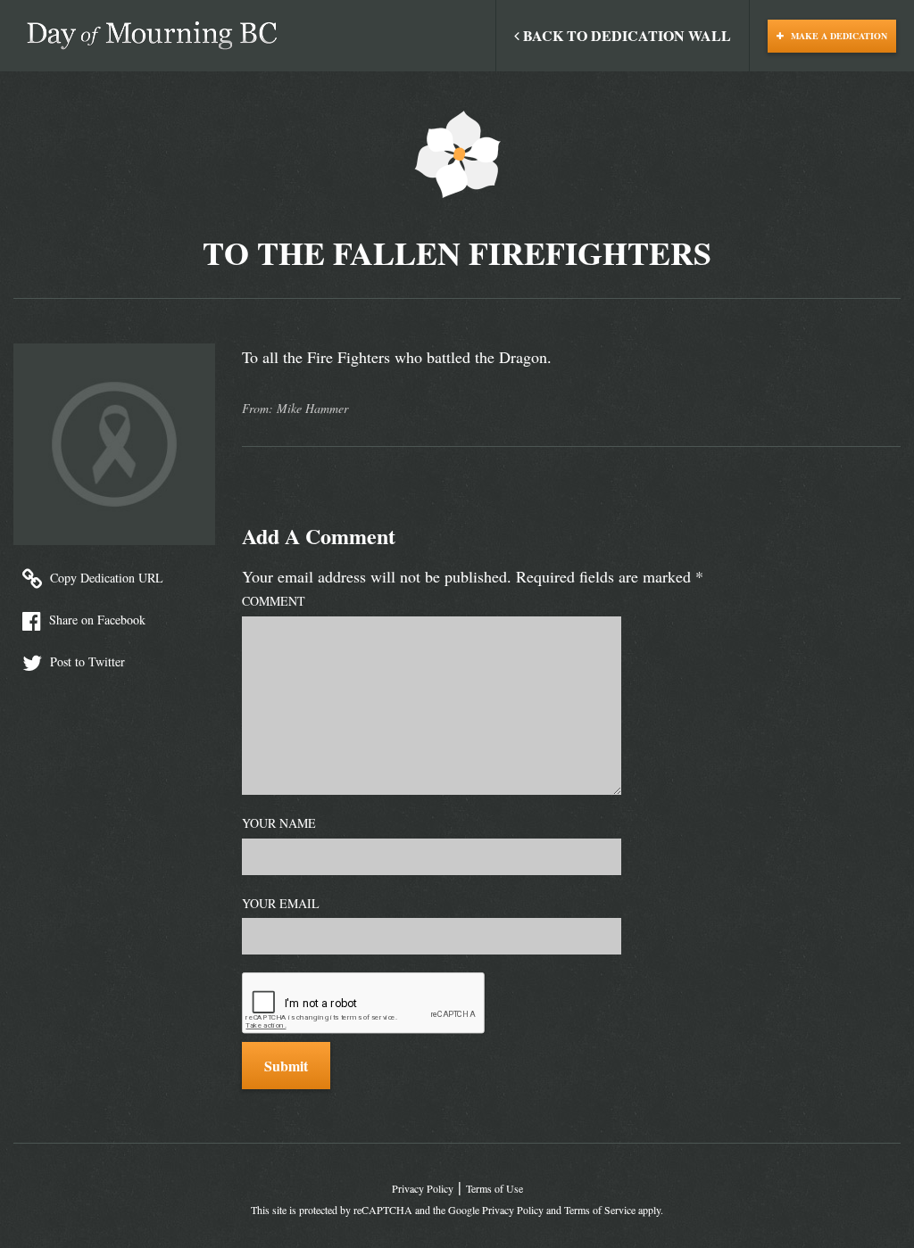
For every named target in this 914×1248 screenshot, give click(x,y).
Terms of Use (494, 1188)
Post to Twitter (85, 661)
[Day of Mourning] (152, 35)
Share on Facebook (95, 619)
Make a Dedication (837, 35)
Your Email (281, 903)
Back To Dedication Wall (625, 35)
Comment (273, 600)
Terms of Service (600, 1210)
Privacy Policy (422, 1188)
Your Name (279, 822)
